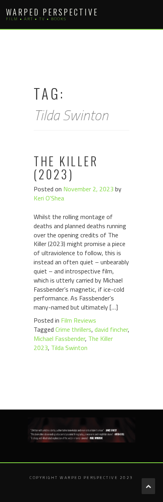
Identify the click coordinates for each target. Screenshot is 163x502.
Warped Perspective (52, 12)
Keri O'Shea (49, 198)
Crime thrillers (73, 329)
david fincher (111, 329)
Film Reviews (78, 320)
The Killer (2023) (66, 167)
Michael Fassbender (59, 338)
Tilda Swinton (69, 347)
